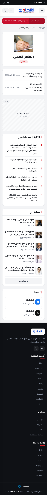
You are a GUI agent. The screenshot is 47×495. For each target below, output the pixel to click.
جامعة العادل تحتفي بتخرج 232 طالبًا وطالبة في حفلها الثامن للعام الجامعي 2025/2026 (22, 197)
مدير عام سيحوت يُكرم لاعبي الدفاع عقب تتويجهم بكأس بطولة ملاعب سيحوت (21, 187)
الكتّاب (34, 27)
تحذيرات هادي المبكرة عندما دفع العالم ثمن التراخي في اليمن (19, 233)
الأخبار (41, 404)
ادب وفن (39, 373)
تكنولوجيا (39, 399)
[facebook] (8, 2)
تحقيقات (40, 394)
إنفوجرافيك (39, 465)
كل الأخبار (39, 450)
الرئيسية (42, 27)
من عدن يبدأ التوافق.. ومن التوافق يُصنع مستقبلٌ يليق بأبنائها (21, 178)
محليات (40, 363)
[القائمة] (42, 10)
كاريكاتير (40, 470)
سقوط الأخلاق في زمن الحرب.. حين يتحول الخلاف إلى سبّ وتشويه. (19, 269)
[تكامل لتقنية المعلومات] (23, 486)
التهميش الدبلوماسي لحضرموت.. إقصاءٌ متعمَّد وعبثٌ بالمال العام (19, 245)
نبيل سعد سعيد (28, 261)
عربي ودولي (38, 368)
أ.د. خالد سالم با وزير (27, 249)
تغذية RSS (39, 475)
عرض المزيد (23, 281)
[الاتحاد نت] (26, 10)
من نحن (40, 419)
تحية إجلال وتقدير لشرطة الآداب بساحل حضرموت (20, 221)
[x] (4, 2)
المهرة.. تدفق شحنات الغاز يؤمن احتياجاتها (24, 170)
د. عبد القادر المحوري (27, 237)
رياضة (41, 383)
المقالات (40, 455)
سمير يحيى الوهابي (27, 273)
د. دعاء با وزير (29, 225)
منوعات (40, 389)
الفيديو (40, 460)
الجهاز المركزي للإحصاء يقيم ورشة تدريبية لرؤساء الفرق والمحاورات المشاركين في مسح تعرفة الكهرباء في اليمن (22, 149)
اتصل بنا (40, 424)
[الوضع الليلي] (5, 10)
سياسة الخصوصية (36, 434)
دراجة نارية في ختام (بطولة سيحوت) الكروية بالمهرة (23, 161)
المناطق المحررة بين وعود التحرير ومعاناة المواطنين (19, 257)
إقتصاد (40, 378)
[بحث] (11, 10)
